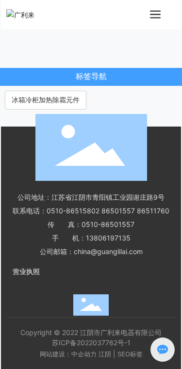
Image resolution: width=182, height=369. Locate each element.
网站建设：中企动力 (68, 354)
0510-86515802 (73, 211)
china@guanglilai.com (108, 251)
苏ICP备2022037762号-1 (91, 342)
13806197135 (108, 238)
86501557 (118, 211)
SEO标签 (130, 354)
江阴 (105, 354)
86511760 (153, 211)
